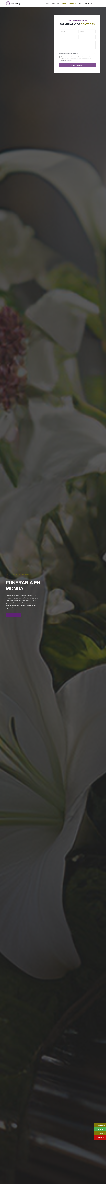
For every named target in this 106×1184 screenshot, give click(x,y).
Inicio (47, 3)
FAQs (80, 3)
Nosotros (55, 3)
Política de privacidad (66, 60)
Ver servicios (13, 615)
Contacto (88, 3)
